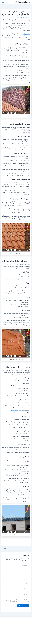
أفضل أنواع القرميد (26, 34)
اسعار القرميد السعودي (16, 410)
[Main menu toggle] (3, 2)
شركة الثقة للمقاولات (23, 2)
